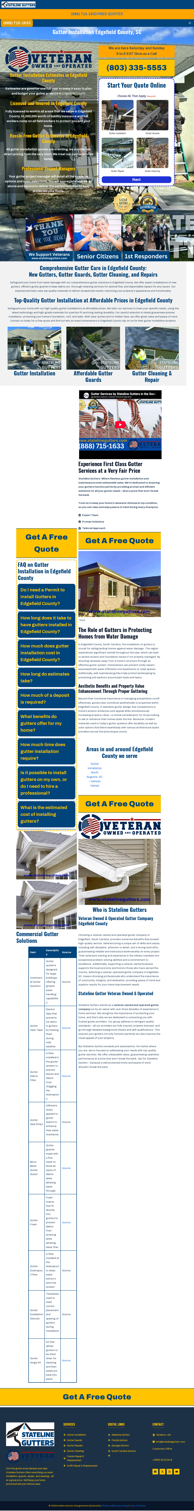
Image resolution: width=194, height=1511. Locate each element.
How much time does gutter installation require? (42, 751)
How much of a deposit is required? (44, 699)
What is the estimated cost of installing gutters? (43, 814)
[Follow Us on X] (162, 1471)
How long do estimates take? (44, 677)
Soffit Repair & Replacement (82, 1465)
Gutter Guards (74, 1440)
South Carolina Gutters (124, 1451)
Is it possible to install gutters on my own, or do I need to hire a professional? (43, 783)
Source (66, 1028)
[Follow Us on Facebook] (155, 1471)
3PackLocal (107, 1506)
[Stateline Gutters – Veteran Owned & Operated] (18, 4)
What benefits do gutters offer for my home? (41, 723)
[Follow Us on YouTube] (176, 1471)
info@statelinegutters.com (170, 1441)
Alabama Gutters (121, 1434)
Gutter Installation (76, 1434)
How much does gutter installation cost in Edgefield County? (44, 653)
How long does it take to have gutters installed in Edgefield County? (46, 625)
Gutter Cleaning (75, 1451)
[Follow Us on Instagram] (169, 1471)
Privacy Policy (120, 1506)
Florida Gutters (119, 1440)
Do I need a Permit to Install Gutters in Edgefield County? (42, 596)
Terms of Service (136, 1506)
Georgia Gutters (120, 1445)
